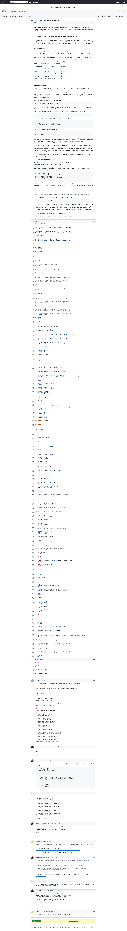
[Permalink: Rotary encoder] (33, 48)
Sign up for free (36, 921)
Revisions (13, 16)
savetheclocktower (11, 11)
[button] (114, 16)
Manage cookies (75, 927)
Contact (69, 927)
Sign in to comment (73, 920)
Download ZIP (121, 16)
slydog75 (38, 680)
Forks (29, 16)
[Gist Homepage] (5, 2)
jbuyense (38, 792)
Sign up (123, 2)
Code (5, 16)
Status (57, 927)
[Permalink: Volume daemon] (33, 85)
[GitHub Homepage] (35, 927)
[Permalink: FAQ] (33, 189)
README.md (22, 11)
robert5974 (38, 746)
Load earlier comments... (65, 677)
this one (42, 57)
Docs (66, 927)
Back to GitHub (36, 2)
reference (58, 63)
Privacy (49, 927)
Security (53, 927)
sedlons (38, 760)
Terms (46, 927)
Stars (21, 16)
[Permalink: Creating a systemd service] (33, 159)
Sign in (118, 2)
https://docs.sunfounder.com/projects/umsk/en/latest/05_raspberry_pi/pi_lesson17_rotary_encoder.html (58, 849)
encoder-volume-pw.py (41, 875)
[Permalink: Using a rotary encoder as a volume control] (33, 36)
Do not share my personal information (86, 927)
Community (62, 927)
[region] (63, 122)
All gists (30, 2)
